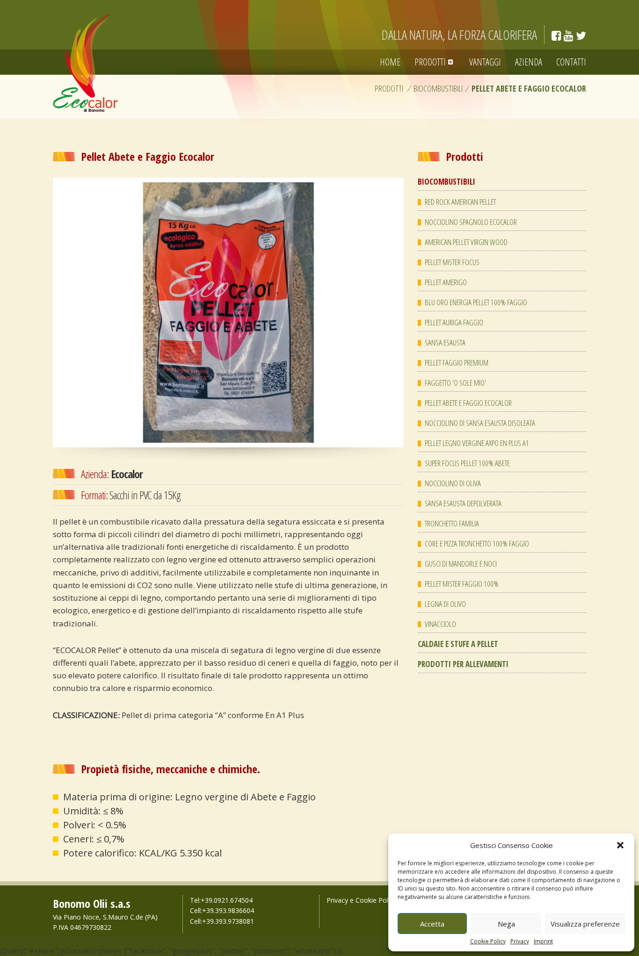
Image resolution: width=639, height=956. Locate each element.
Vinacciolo (440, 623)
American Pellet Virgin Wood (466, 242)
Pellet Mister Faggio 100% (462, 583)
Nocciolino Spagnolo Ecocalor (471, 221)
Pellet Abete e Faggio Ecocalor (468, 402)
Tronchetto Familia (452, 523)
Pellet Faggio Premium (456, 362)
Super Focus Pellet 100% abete (467, 463)
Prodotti (430, 62)
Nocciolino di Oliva (453, 483)
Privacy (519, 941)
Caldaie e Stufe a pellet (458, 644)
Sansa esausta (445, 342)
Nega (506, 923)
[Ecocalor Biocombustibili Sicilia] (85, 62)
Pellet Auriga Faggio (454, 322)
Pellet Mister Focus (452, 262)
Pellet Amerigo (446, 282)
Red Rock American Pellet (460, 201)
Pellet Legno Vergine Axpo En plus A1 (477, 443)
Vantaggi (485, 62)
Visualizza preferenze (585, 923)
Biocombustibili (438, 88)
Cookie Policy (488, 941)
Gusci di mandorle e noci (461, 563)
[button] (620, 845)
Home (390, 62)
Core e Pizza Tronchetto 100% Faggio (477, 543)
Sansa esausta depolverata (463, 503)
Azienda (528, 62)
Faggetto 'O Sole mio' (455, 382)
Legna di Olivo (445, 603)
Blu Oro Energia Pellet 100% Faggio (476, 302)
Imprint (543, 941)
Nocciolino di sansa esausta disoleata (480, 422)
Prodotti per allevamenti (463, 664)
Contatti (571, 62)
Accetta (432, 923)
